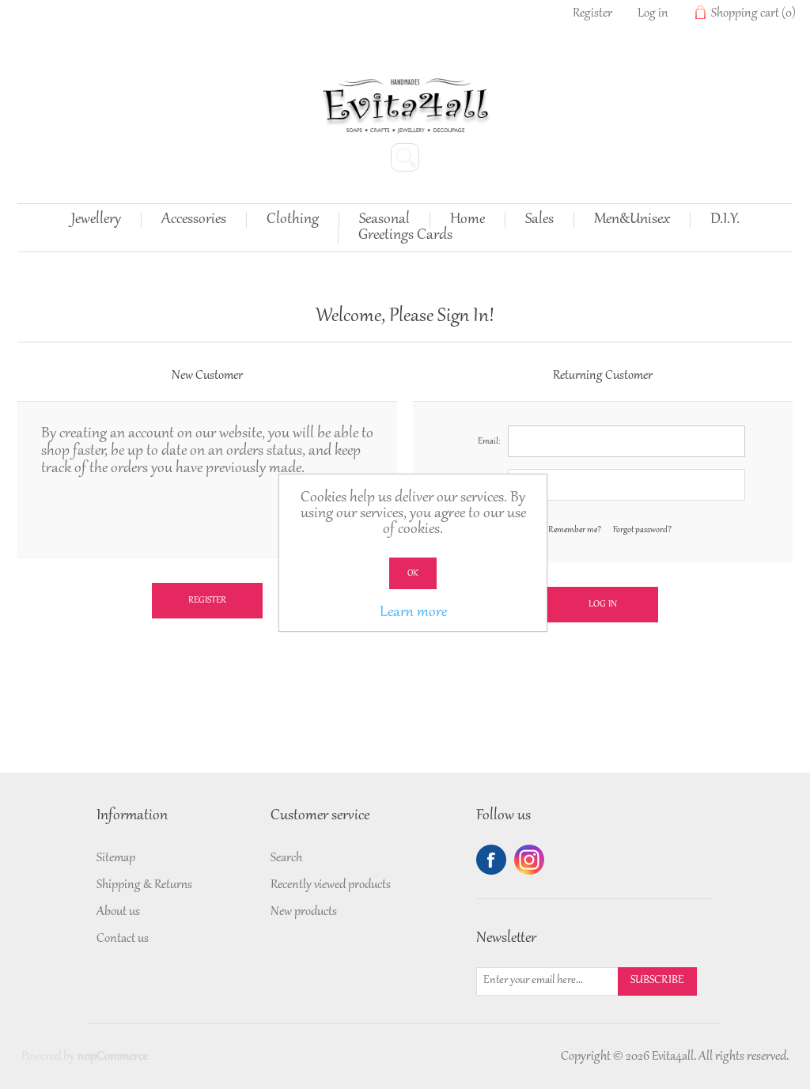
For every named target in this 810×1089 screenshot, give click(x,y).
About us (118, 912)
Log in (653, 13)
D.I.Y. (725, 220)
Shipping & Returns (144, 885)
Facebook (491, 860)
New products (304, 912)
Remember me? (574, 529)
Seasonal (384, 220)
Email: (489, 441)
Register (592, 13)
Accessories (193, 220)
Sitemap (116, 858)
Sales (539, 220)
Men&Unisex (632, 220)
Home (467, 220)
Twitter (529, 860)
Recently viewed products (331, 885)
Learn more (413, 612)
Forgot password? (642, 529)
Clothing (293, 220)
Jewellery (96, 220)
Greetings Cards (405, 236)
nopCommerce (113, 1056)
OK (412, 573)
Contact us (123, 939)
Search (286, 858)
